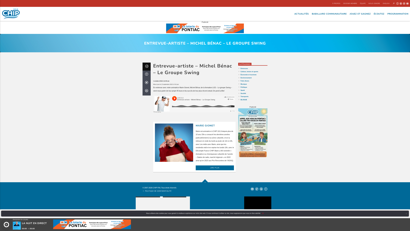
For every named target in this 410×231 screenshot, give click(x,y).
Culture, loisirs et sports (249, 71)
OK (263, 213)
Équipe (363, 3)
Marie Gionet (205, 125)
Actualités (301, 13)
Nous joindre (374, 3)
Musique (244, 84)
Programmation (398, 13)
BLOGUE (244, 100)
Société (243, 93)
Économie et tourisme (248, 75)
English (386, 3)
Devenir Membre (350, 3)
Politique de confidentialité (158, 191)
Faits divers (245, 81)
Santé (243, 90)
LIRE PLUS (214, 168)
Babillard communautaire (329, 13)
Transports (244, 96)
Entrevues (244, 68)
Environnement (246, 78)
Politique (244, 87)
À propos (336, 3)
